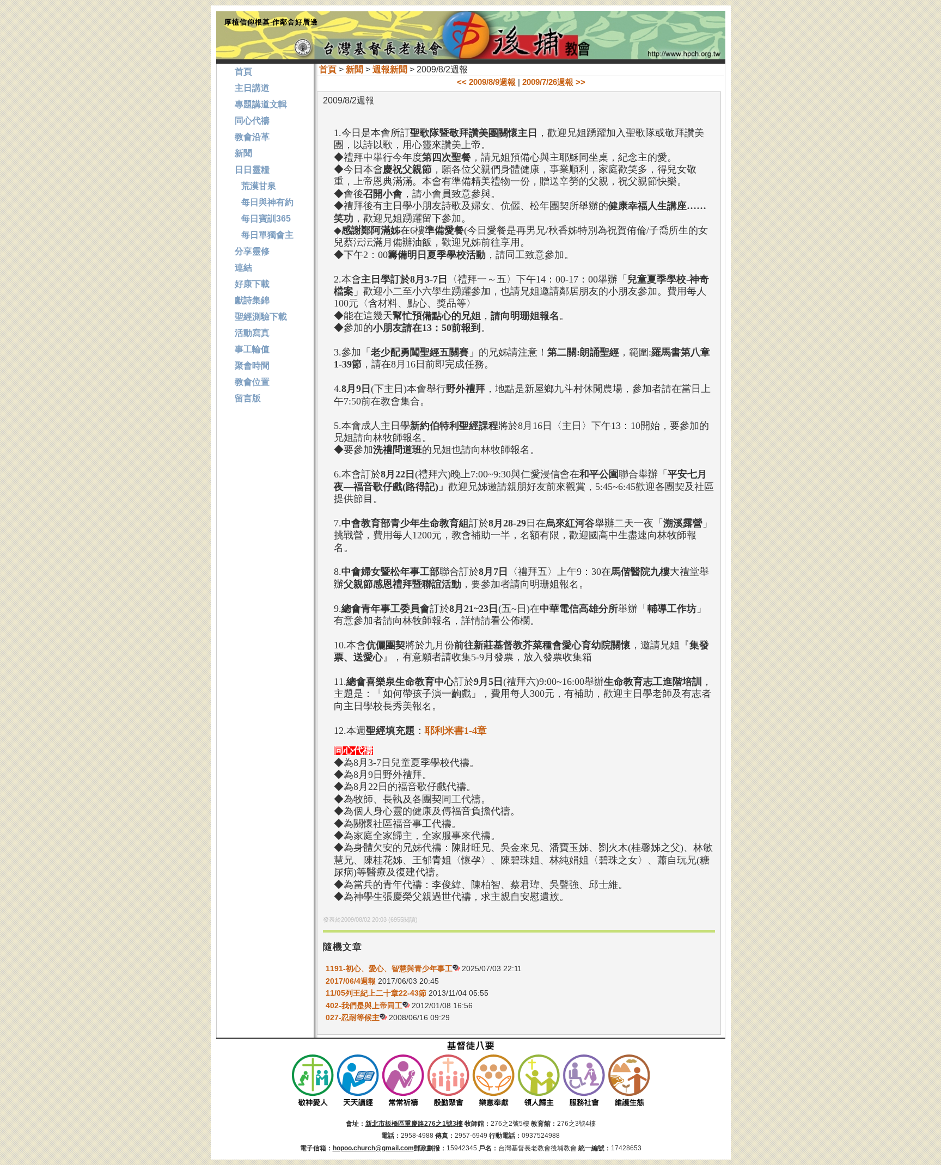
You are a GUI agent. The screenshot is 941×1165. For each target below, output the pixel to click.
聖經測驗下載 (261, 316)
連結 (243, 267)
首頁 (328, 69)
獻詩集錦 (252, 300)
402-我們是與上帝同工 (364, 1005)
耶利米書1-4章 (456, 730)
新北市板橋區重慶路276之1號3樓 (414, 1123)
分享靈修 (252, 251)
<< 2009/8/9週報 (486, 82)
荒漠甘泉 (255, 186)
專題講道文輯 (261, 104)
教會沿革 (252, 137)
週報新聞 (389, 69)
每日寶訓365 (263, 218)
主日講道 (252, 88)
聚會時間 (252, 365)
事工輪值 (252, 349)
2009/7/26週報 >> (553, 82)
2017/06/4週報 (351, 981)
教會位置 (252, 382)
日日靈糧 (252, 169)
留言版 (248, 398)
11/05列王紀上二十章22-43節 (376, 993)
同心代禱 (252, 120)
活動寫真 (252, 333)
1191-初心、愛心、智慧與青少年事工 (389, 968)
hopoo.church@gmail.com (373, 1148)
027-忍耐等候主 (353, 1017)
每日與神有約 (264, 202)
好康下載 (252, 284)
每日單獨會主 (264, 235)
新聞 (354, 69)
